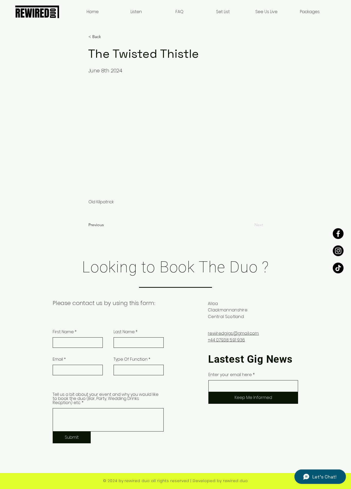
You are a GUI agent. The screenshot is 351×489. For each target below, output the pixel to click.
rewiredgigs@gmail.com (233, 333)
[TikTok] (338, 268)
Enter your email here (230, 375)
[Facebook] (338, 233)
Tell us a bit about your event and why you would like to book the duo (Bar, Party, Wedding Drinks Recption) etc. (106, 398)
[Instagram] (338, 250)
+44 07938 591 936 (226, 340)
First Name (63, 332)
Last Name (124, 332)
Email (58, 359)
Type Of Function (130, 359)
